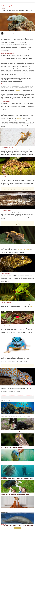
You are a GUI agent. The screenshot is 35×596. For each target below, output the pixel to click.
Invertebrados (3, 477)
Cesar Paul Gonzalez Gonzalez (9, 34)
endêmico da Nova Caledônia (24, 249)
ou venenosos (17, 90)
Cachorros (2, 430)
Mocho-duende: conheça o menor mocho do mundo (12, 447)
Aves (1, 446)
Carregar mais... (17, 528)
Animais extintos (3, 524)
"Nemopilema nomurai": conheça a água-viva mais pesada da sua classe (17, 478)
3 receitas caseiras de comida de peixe (9, 463)
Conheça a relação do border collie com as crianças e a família (15, 494)
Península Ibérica (20, 178)
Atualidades (3, 415)
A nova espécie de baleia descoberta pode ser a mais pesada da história (17, 525)
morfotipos (19, 118)
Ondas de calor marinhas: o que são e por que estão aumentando (15, 416)
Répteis (11, 3)
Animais (2, 3)
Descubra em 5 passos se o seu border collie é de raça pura (14, 431)
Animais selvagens (6, 3)
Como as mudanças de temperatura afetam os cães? (12, 509)
